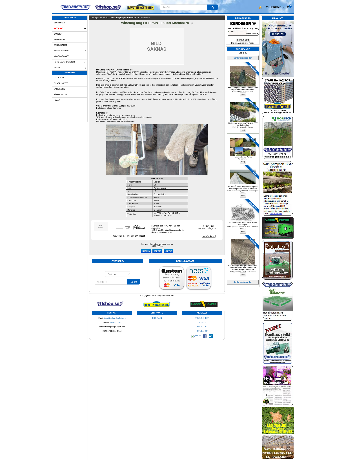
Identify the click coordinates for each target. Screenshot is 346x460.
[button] (275, 7)
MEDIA (57, 67)
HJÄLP (57, 100)
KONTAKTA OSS (61, 56)
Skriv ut (168, 251)
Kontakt (157, 251)
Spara (133, 281)
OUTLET (58, 34)
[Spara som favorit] (192, 23)
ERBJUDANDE (60, 45)
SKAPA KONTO (61, 83)
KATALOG (58, 28)
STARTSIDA (59, 23)
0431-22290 (115, 322)
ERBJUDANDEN (202, 318)
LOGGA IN (59, 78)
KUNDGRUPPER (61, 51)
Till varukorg (243, 40)
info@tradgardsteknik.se (115, 318)
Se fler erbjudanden (243, 58)
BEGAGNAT (59, 39)
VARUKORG (59, 89)
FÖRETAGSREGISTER (64, 62)
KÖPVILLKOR (60, 94)
